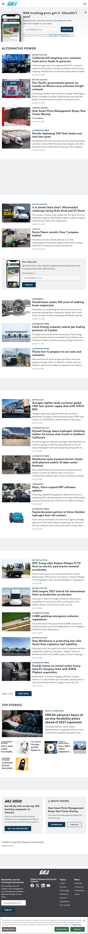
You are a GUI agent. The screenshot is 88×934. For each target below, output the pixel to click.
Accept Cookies (61, 929)
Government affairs (6, 742)
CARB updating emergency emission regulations (55, 618)
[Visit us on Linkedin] (43, 885)
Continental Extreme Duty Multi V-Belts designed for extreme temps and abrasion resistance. (8, 765)
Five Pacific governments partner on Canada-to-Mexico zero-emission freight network (58, 86)
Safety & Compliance (54, 711)
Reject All (77, 929)
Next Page (23, 693)
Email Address (28, 273)
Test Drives (36, 742)
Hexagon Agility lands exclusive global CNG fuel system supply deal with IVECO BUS (58, 406)
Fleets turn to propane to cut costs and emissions (56, 353)
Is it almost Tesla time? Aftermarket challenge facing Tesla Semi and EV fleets (58, 209)
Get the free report (18, 828)
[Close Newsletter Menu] (85, 12)
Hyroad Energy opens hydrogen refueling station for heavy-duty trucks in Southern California (58, 434)
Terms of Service (65, 36)
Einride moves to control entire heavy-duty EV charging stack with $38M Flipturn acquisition (56, 669)
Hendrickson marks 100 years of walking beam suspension (58, 304)
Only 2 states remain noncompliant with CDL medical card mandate (7, 749)
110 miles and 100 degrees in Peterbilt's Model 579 (36, 747)
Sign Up (29, 285)
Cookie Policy (76, 925)
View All (74, 824)
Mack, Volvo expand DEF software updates (54, 489)
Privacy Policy (53, 36)
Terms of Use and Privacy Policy (58, 34)
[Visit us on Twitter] (38, 885)
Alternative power (40, 130)
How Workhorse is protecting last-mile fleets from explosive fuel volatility (56, 642)
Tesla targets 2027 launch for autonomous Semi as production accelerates (58, 593)
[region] (44, 925)
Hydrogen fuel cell (41, 428)
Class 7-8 (36, 229)
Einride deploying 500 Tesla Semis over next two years (57, 135)
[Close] (84, 920)
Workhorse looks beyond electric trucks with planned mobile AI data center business (57, 462)
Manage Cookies (9, 929)
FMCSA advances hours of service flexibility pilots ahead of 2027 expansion (64, 718)
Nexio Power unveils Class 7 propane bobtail (55, 234)
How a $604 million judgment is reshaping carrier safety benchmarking (65, 749)
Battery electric (39, 55)
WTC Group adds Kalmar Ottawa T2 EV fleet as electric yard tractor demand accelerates (56, 566)
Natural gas (38, 400)
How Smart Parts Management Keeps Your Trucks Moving (59, 112)
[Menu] (3, 3)
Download (56, 824)
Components (38, 299)
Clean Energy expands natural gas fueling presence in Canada (58, 328)
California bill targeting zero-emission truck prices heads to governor (56, 59)
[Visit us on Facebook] (32, 885)
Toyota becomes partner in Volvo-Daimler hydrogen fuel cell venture (58, 513)
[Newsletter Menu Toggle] (84, 3)
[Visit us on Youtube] (48, 885)
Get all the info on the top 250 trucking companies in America (22, 809)
